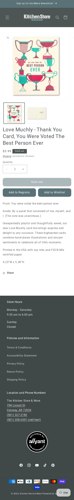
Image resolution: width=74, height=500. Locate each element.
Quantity (8, 162)
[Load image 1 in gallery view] (14, 113)
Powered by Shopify (52, 493)
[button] (7, 17)
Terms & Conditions (19, 347)
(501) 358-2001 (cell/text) (24, 419)
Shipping (7, 156)
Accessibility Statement (22, 355)
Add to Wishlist (54, 192)
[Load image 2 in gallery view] (36, 113)
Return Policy (15, 371)
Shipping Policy (16, 379)
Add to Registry (19, 192)
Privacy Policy (15, 363)
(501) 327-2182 (17, 415)
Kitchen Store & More (31, 493)
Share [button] (10, 272)
